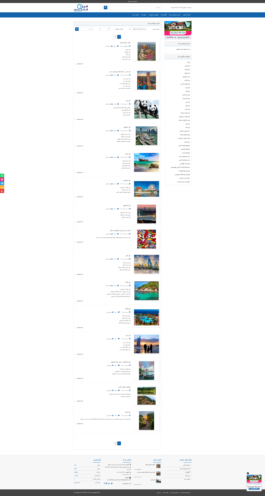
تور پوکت (127, 282)
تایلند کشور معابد (125, 43)
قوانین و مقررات (154, 15)
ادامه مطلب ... (79, 64)
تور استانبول (126, 205)
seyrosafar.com (85, 492)
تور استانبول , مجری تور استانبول (120, 362)
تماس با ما (136, 15)
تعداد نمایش (119, 29)
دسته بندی (156, 29)
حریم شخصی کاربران (185, 492)
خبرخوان (159, 492)
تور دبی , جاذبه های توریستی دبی (119, 72)
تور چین (128, 101)
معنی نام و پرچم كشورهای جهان (120, 230)
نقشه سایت (165, 492)
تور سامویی (126, 180)
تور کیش (127, 154)
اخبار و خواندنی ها (175, 15)
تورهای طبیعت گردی (124, 387)
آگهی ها (164, 15)
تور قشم (127, 412)
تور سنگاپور (127, 127)
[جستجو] (105, 7)
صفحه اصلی (186, 15)
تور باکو (128, 256)
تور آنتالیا (127, 309)
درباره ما (143, 15)
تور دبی (128, 335)
